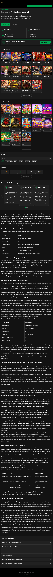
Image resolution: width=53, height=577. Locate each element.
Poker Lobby (5, 90)
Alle (2, 161)
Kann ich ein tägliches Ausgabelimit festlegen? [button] (12, 563)
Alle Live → (50, 49)
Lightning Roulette (25, 90)
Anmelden (14, 6)
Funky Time (46, 62)
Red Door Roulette (36, 62)
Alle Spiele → (49, 101)
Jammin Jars (46, 115)
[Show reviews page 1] (25, 207)
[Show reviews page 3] (27, 207)
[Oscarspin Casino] (2, 2)
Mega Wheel (15, 62)
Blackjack (21, 161)
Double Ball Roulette (5, 62)
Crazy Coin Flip (36, 90)
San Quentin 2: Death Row (15, 143)
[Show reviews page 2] (26, 207)
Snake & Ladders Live (15, 90)
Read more (7, 20)
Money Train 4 (26, 143)
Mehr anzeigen (26, 95)
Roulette (15, 161)
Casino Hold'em (16, 76)
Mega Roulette (26, 62)
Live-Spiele (34, 161)
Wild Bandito (25, 115)
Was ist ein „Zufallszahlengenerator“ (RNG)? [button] (11, 542)
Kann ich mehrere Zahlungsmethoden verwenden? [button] (13, 551)
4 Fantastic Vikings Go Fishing (5, 115)
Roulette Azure (36, 76)
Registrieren (39, 6)
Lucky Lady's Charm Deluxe (15, 115)
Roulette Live (5, 76)
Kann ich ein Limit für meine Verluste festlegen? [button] (12, 559)
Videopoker (27, 161)
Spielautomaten (9, 161)
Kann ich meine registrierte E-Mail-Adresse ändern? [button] (13, 546)
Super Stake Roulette (25, 76)
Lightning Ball (46, 76)
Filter (50, 158)
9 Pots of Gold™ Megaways (5, 143)
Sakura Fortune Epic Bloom (36, 115)
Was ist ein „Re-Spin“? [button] (7, 555)
